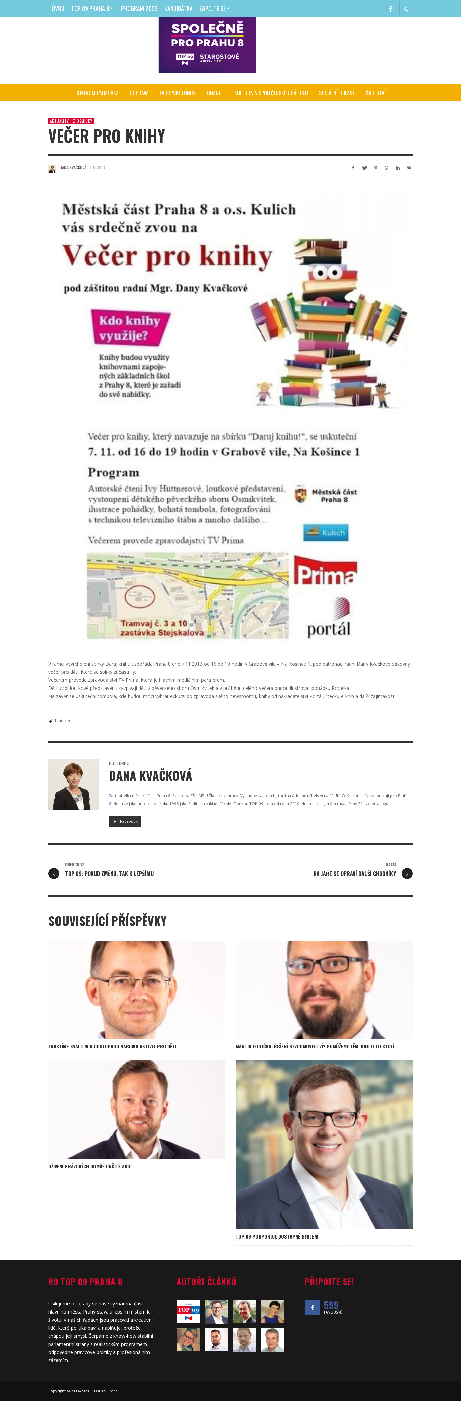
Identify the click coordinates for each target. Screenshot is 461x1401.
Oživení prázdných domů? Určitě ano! (90, 1166)
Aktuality (59, 121)
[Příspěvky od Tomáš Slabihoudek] (216, 1312)
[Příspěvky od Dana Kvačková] (52, 169)
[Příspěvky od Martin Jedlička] (216, 1339)
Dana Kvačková (73, 167)
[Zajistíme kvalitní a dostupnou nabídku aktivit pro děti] (126, 990)
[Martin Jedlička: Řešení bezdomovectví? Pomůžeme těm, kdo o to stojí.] (313, 990)
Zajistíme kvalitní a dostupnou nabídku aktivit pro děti (112, 1046)
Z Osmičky (82, 121)
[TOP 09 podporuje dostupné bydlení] (313, 1145)
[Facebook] (391, 8)
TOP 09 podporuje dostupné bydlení (277, 1236)
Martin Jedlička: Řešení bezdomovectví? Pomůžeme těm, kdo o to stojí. (315, 1046)
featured (63, 721)
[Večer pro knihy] (230, 414)
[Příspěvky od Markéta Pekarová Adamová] (272, 1311)
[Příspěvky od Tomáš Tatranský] (244, 1311)
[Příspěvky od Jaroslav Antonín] (272, 1340)
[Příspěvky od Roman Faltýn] (244, 1340)
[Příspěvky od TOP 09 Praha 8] (188, 1311)
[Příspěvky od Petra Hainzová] (188, 1339)
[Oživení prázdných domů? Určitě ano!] (126, 1110)
